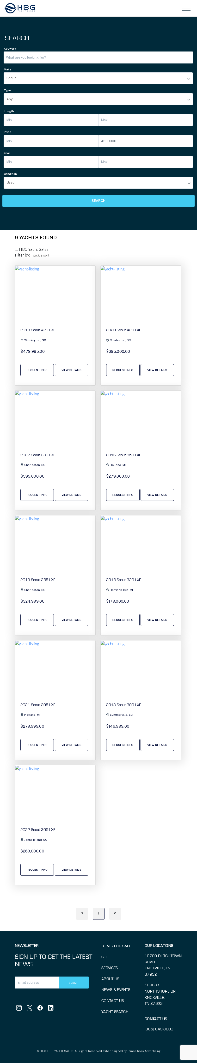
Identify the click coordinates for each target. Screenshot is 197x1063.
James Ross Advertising (143, 1051)
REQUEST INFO (37, 370)
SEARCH (98, 201)
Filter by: (22, 255)
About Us (110, 978)
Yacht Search (115, 1011)
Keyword (10, 48)
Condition (10, 174)
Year (7, 153)
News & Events (115, 989)
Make (8, 69)
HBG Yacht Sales (33, 249)
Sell (105, 956)
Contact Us (112, 1000)
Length (9, 111)
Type (7, 90)
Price (7, 132)
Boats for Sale (116, 945)
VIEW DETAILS (71, 370)
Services (109, 967)
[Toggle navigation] (186, 8)
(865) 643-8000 (159, 1028)
